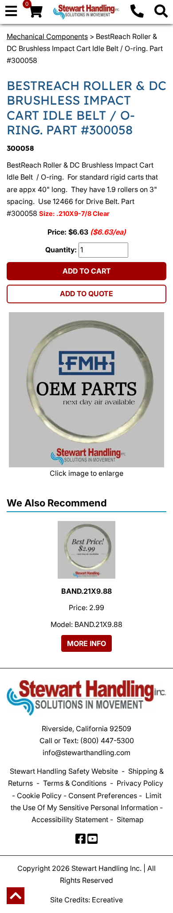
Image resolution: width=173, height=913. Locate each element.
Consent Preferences (102, 795)
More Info (86, 643)
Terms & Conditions (74, 783)
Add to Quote (86, 293)
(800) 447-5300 (107, 740)
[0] (35, 13)
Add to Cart (87, 270)
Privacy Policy (140, 783)
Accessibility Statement (69, 819)
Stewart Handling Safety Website (64, 771)
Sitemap (130, 819)
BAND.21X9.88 (86, 591)
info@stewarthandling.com (86, 752)
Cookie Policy (39, 795)
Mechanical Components (47, 36)
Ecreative (107, 899)
